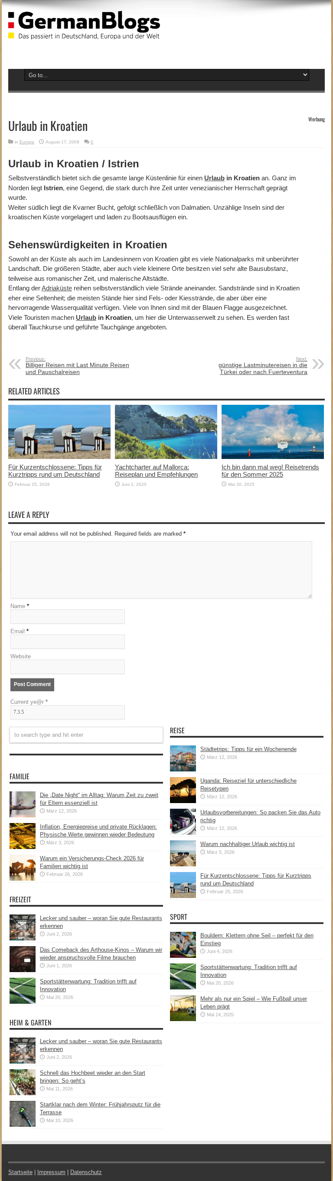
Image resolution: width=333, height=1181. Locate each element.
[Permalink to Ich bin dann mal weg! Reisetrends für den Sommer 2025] (273, 457)
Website (20, 656)
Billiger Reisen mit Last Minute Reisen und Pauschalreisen (77, 365)
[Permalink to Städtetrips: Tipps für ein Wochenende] (183, 769)
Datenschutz (86, 1172)
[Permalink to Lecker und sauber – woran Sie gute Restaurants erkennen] (23, 938)
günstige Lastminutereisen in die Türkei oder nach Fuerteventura (263, 365)
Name (17, 606)
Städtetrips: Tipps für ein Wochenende (248, 749)
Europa (27, 142)
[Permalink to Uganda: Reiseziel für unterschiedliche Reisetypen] (183, 801)
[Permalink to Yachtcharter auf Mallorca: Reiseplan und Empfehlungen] (166, 457)
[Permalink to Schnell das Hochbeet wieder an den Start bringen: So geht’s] (23, 1093)
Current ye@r (29, 702)
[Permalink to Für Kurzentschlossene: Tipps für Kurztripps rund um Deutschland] (59, 457)
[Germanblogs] (84, 33)
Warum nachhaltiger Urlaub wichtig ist (247, 844)
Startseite (20, 1172)
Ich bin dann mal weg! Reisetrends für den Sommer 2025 (270, 470)
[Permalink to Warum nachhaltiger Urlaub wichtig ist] (183, 864)
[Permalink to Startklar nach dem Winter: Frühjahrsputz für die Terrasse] (23, 1125)
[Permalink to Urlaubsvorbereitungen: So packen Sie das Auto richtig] (183, 833)
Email (17, 631)
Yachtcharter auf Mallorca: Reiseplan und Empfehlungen (156, 470)
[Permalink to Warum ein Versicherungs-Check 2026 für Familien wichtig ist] (23, 878)
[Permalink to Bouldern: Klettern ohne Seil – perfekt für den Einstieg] (183, 956)
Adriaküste (57, 288)
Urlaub (214, 178)
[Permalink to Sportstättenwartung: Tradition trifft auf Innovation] (23, 1002)
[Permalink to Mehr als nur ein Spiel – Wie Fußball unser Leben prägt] (183, 1019)
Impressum (51, 1172)
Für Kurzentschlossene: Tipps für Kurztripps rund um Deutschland (55, 470)
